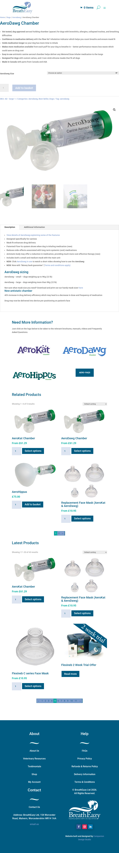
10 (71, 701)
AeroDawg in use (24, 261)
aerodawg (64, 99)
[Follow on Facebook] (78, 826)
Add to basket (24, 88)
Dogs (9, 17)
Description (9, 227)
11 (76, 701)
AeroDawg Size (7, 73)
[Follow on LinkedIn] (90, 826)
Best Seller (43, 99)
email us (34, 824)
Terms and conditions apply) (57, 265)
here (81, 288)
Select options (33, 450)
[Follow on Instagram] (84, 826)
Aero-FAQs (84, 372)
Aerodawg (16, 17)
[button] (114, 109)
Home (2, 17)
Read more (70, 673)
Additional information (34, 227)
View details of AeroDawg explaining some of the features (33, 235)
